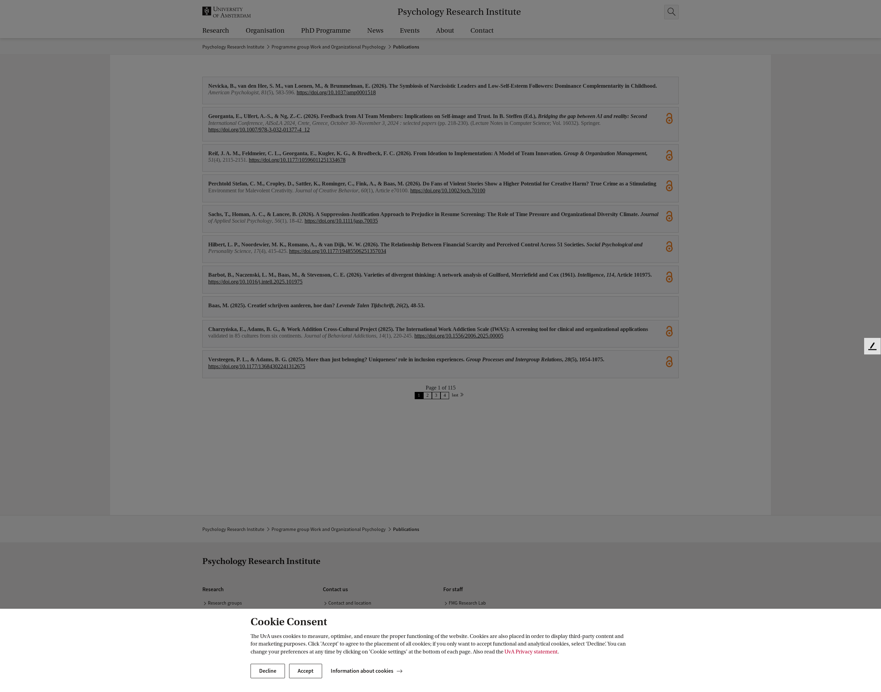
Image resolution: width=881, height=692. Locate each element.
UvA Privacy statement (531, 652)
